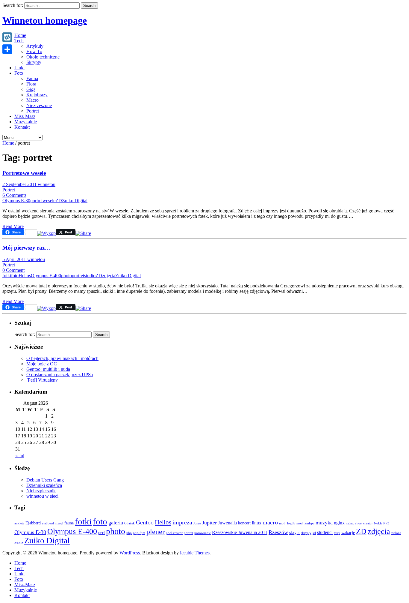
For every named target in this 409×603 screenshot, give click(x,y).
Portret (32, 110)
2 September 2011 (20, 184)
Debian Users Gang (45, 479)
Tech (19, 40)
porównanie (202, 533)
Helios (25, 275)
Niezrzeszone (39, 105)
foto (15, 275)
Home (20, 35)
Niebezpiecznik (41, 490)
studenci (325, 532)
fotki (6, 275)
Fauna (32, 78)
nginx (339, 522)
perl (101, 532)
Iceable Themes (195, 552)
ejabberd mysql (52, 523)
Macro (32, 100)
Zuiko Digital (74, 200)
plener (155, 532)
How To (34, 51)
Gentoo (145, 522)
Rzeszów (278, 532)
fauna (69, 523)
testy (337, 533)
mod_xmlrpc (305, 523)
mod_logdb (287, 523)
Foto (18, 73)
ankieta (19, 523)
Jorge (197, 523)
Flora (31, 83)
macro (270, 522)
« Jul (19, 455)
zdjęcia (108, 275)
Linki (19, 67)
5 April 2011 (14, 259)
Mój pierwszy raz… (26, 247)
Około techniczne (43, 56)
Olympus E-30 (16, 200)
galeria (115, 523)
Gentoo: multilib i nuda (48, 369)
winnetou (46, 184)
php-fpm (139, 533)
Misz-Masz (24, 116)
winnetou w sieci (42, 496)
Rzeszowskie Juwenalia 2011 (239, 532)
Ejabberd (33, 523)
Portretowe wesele (24, 173)
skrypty (306, 533)
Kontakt (22, 127)
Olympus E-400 (46, 275)
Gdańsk (129, 523)
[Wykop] (46, 233)
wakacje (348, 532)
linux (256, 522)
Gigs (30, 89)
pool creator (174, 533)
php (129, 533)
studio (90, 275)
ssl (314, 533)
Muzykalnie (25, 121)
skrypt (294, 532)
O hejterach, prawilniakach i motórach (62, 358)
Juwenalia (227, 522)
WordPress (129, 552)
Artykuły (34, 46)
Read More (13, 226)
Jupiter (209, 523)
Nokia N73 (381, 523)
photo (66, 275)
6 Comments (14, 195)
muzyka (324, 523)
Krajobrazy (37, 94)
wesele (49, 200)
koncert (244, 523)
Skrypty (33, 62)
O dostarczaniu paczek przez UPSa (59, 374)
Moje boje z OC (41, 363)
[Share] (7, 49)
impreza (182, 522)
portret (36, 200)
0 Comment (13, 270)
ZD (58, 200)
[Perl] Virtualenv (42, 379)
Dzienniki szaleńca (44, 485)
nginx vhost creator (359, 523)
